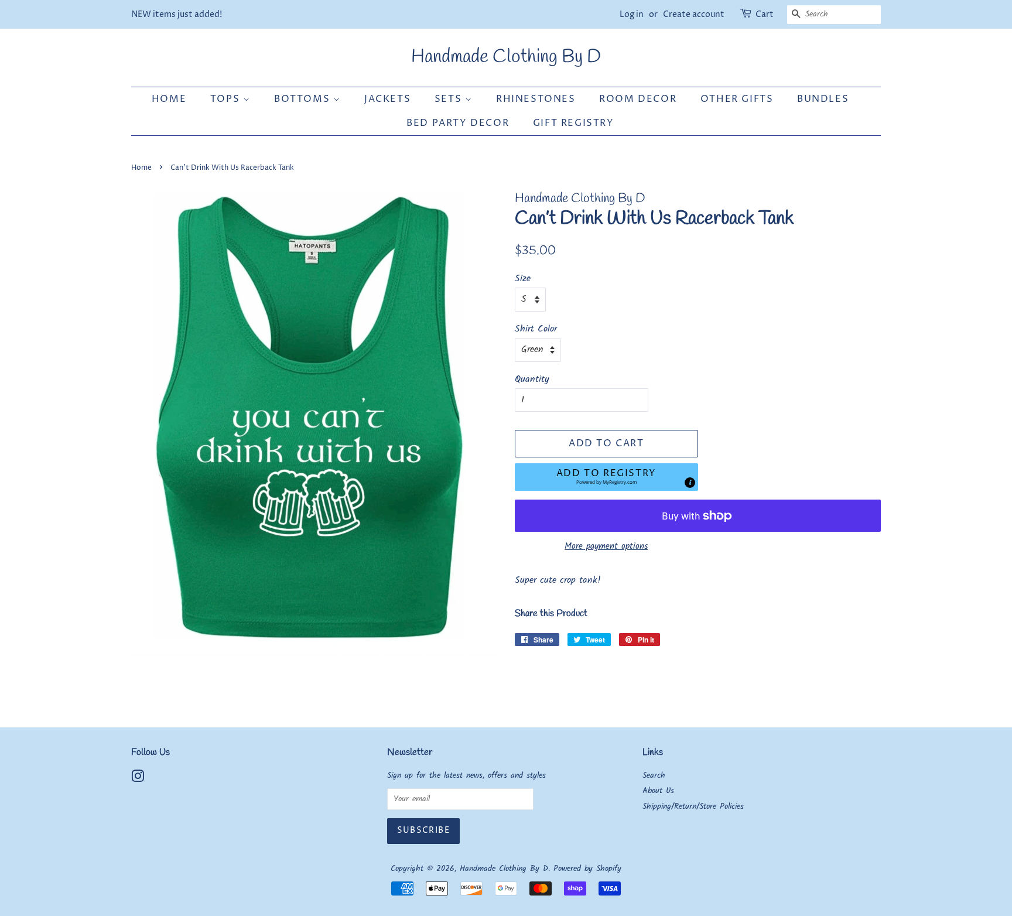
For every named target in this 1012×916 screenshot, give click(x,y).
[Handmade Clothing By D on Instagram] (137, 779)
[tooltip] (690, 482)
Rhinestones (536, 99)
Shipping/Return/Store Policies (693, 807)
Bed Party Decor (457, 123)
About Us (658, 791)
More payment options (606, 546)
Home (169, 99)
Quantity (532, 379)
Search (653, 776)
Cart (764, 14)
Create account (693, 14)
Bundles (823, 99)
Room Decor (637, 99)
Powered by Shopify (587, 869)
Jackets (387, 99)
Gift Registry (573, 123)
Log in (632, 14)
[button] (606, 477)
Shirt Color (536, 329)
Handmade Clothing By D (506, 57)
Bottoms (303, 99)
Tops (226, 99)
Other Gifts (737, 99)
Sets (450, 99)
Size (523, 278)
